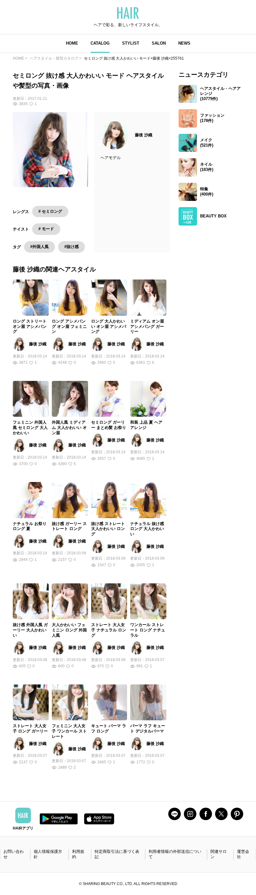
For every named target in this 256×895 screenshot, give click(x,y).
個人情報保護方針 (48, 854)
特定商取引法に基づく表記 (117, 854)
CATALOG (100, 43)
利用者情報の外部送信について (175, 854)
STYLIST (130, 43)
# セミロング (50, 211)
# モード (46, 228)
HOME (72, 43)
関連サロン (218, 854)
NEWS (184, 43)
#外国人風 (39, 246)
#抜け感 (71, 246)
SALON (159, 43)
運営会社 (243, 854)
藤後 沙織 (143, 135)
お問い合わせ (13, 854)
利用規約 (78, 854)
